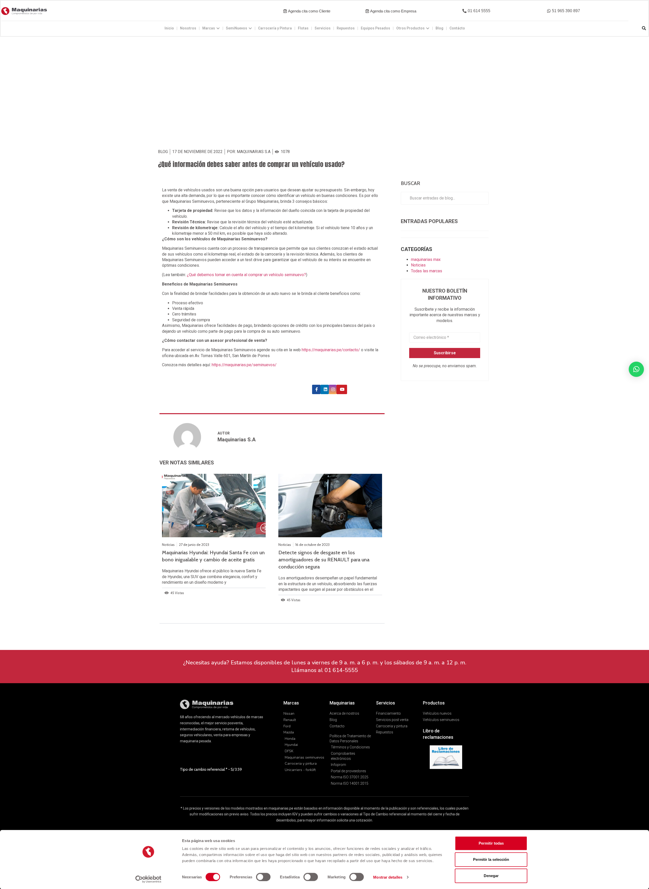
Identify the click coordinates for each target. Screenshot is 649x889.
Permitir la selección (491, 859)
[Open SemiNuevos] (250, 28)
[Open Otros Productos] (427, 28)
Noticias (418, 265)
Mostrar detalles (387, 877)
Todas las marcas (426, 271)
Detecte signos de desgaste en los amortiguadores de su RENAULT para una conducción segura (323, 559)
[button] (476, 11)
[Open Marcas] (218, 28)
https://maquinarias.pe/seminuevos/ (244, 364)
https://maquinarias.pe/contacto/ (331, 349)
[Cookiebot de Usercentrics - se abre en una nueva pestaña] (148, 879)
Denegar (491, 876)
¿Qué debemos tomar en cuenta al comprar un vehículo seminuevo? (246, 274)
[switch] (263, 877)
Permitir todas (491, 843)
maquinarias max (426, 259)
